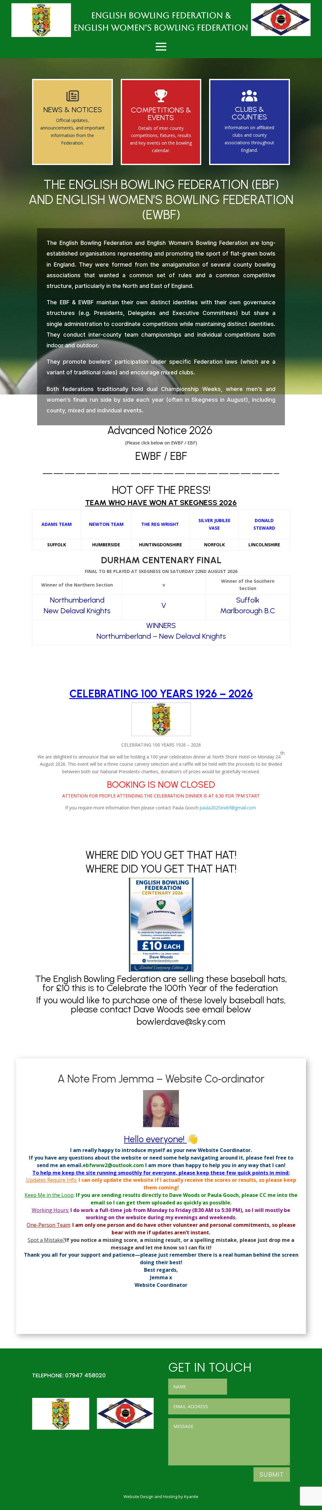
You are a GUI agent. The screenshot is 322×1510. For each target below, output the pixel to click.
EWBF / (152, 456)
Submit (272, 1474)
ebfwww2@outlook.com (113, 1165)
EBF (178, 456)
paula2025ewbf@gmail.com (228, 808)
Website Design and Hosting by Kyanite (161, 1496)
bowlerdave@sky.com (181, 1021)
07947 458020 (85, 1375)
